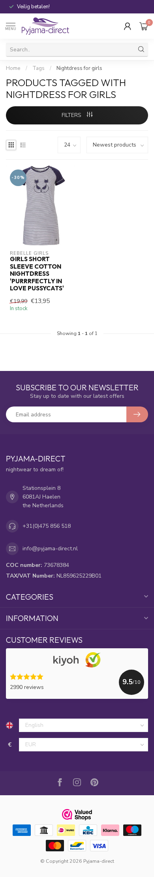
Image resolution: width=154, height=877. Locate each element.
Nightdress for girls (79, 68)
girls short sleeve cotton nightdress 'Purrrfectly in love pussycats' (37, 274)
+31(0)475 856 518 (47, 526)
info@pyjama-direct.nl (50, 548)
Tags (38, 68)
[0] (143, 26)
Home (13, 68)
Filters (72, 115)
